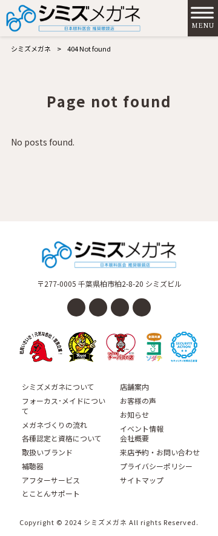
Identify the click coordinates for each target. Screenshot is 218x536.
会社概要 (134, 438)
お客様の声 (138, 401)
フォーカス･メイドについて (63, 406)
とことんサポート (51, 493)
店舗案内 (134, 387)
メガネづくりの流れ (54, 425)
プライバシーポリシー (156, 466)
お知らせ (134, 415)
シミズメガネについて (58, 387)
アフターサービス (51, 480)
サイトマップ (142, 480)
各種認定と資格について (62, 438)
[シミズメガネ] (73, 18)
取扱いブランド (47, 452)
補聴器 (33, 466)
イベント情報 (142, 429)
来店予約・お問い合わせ (160, 452)
